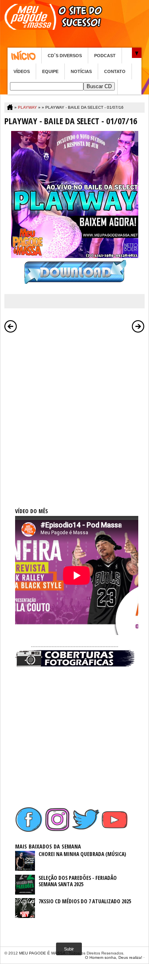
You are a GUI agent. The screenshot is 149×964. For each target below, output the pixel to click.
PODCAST (105, 55)
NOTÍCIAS (81, 71)
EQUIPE (50, 71)
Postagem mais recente (10, 326)
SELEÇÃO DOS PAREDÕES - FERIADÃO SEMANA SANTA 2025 (78, 881)
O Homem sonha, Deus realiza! (113, 957)
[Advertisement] (74, 411)
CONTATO (115, 71)
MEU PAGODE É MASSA (42, 953)
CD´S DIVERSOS (65, 55)
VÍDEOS (22, 71)
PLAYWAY (27, 107)
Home (24, 55)
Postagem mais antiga (138, 326)
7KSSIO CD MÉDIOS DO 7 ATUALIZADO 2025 (85, 901)
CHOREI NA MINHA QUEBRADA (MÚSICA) (82, 854)
